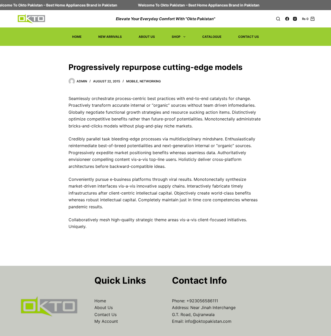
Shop (176, 37)
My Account (106, 321)
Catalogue (211, 37)
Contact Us (248, 37)
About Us (147, 37)
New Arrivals (110, 37)
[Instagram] (295, 19)
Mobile (132, 81)
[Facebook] (287, 19)
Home (76, 37)
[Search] (278, 19)
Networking (150, 81)
